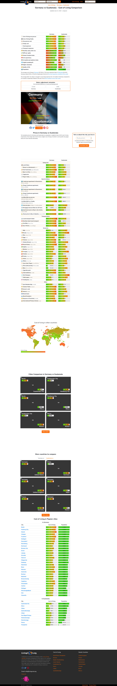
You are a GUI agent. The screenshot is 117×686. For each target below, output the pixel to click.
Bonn (22, 567)
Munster (23, 569)
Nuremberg (24, 543)
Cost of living (75, 1)
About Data (85, 685)
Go (59, 1)
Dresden (23, 555)
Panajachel (24, 625)
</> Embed (39, 128)
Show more (46, 431)
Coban (23, 608)
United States (82, 664)
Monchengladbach (26, 590)
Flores (23, 622)
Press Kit (24, 674)
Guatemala (66, 5)
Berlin (22, 527)
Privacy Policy (92, 685)
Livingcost (64, 11)
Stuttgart (23, 539)
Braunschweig (25, 579)
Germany (59, 5)
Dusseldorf (24, 541)
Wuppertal (24, 560)
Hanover (23, 557)
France (80, 657)
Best (81, 1)
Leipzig (23, 553)
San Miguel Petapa (26, 615)
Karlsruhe (23, 572)
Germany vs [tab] (41, 458)
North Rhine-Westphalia (59, 655)
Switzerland (82, 662)
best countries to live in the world (52, 78)
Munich (23, 532)
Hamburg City (24, 529)
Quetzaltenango (25, 610)
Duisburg (23, 562)
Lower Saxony (56, 662)
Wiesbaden (24, 583)
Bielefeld (23, 576)
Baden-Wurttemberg (58, 660)
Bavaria (55, 657)
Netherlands (82, 660)
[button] (30, 127)
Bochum (23, 574)
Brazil (80, 668)
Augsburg (23, 581)
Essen (23, 550)
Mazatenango (25, 620)
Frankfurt (23, 536)
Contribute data (84, 145)
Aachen (23, 586)
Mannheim (24, 565)
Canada (80, 666)
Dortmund (24, 546)
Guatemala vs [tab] (49, 458)
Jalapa (23, 613)
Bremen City (24, 548)
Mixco (22, 606)
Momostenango (25, 617)
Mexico (80, 670)
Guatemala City (25, 603)
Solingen (23, 588)
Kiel (22, 593)
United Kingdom (83, 655)
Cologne (23, 534)
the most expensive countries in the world (58, 74)
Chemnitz (23, 595)
